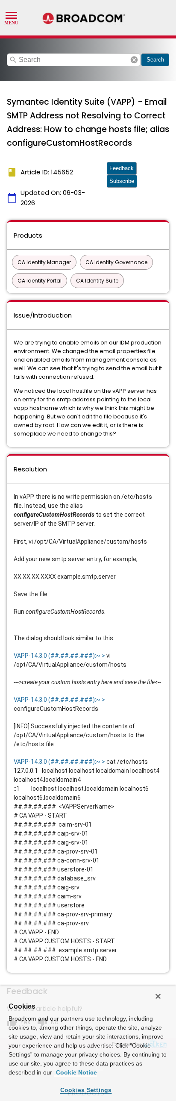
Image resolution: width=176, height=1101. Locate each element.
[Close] (158, 996)
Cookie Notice (75, 1072)
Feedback (121, 168)
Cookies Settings (86, 1089)
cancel (134, 60)
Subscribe (121, 181)
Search (155, 59)
